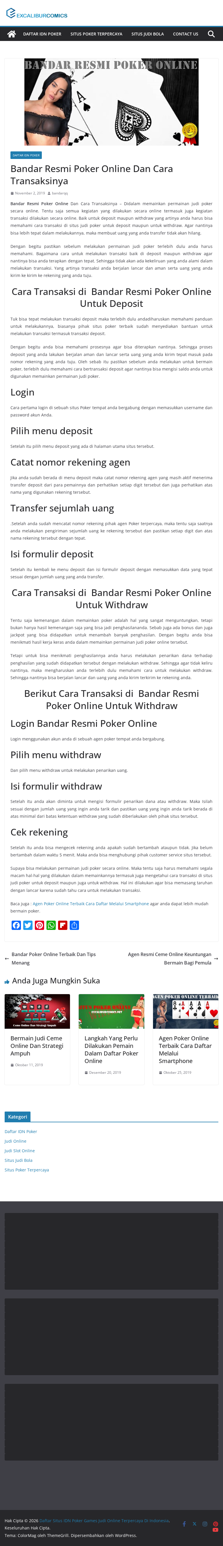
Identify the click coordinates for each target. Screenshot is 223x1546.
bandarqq (60, 193)
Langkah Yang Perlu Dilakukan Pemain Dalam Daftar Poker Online (111, 1049)
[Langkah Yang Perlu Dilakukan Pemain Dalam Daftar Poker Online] (111, 998)
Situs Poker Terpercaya (96, 34)
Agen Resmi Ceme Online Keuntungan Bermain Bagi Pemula (169, 958)
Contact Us (185, 34)
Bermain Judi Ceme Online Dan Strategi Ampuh (36, 1045)
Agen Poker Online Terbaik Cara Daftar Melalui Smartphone (91, 903)
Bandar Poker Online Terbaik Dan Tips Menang (54, 958)
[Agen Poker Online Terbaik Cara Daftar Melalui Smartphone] (185, 998)
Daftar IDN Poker (42, 34)
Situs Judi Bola (148, 34)
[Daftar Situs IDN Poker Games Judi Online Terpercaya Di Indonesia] (12, 34)
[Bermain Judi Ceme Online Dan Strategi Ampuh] (37, 998)
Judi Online (15, 1141)
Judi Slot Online (20, 1150)
